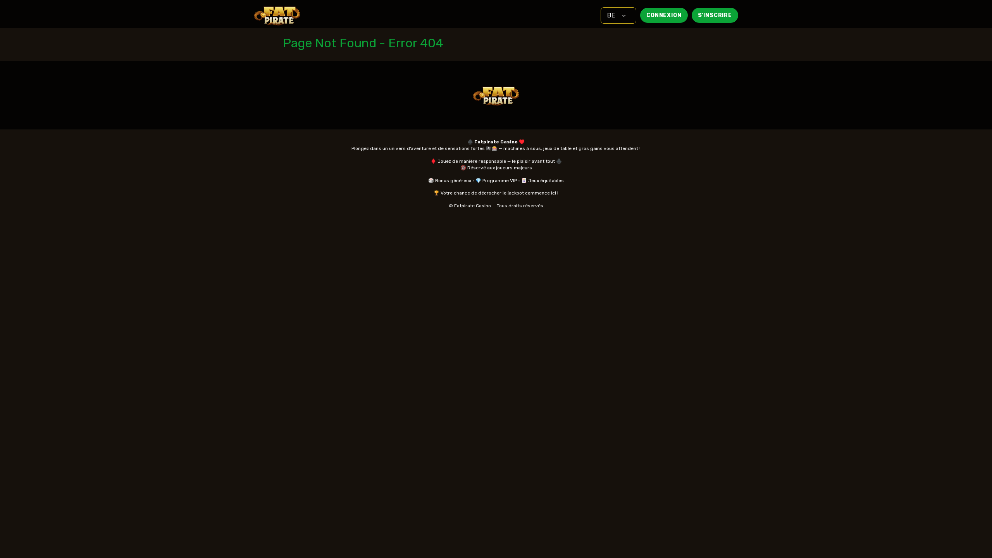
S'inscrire (715, 15)
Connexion (664, 15)
